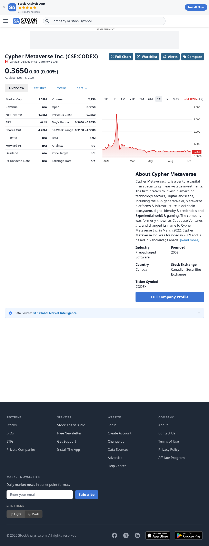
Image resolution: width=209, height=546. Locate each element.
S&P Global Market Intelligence (55, 313)
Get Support (66, 441)
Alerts (173, 56)
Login (112, 425)
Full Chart (123, 56)
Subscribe (86, 494)
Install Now (196, 7)
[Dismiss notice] (4, 7)
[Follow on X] (126, 535)
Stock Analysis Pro (71, 425)
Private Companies (21, 449)
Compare (194, 56)
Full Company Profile (170, 297)
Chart (79, 88)
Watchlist (149, 56)
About (163, 425)
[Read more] (189, 240)
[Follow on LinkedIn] (137, 535)
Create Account (119, 433)
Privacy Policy (168, 449)
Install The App (68, 449)
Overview (16, 88)
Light (17, 514)
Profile (61, 88)
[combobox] (104, 21)
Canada (14, 61)
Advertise (115, 457)
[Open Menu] (5, 21)
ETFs (10, 441)
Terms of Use (168, 441)
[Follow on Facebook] (114, 535)
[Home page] (25, 21)
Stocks (12, 425)
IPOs (10, 433)
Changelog (116, 441)
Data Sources (118, 449)
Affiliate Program (171, 457)
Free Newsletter (69, 433)
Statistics (39, 88)
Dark (35, 514)
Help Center (117, 466)
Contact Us (166, 433)
